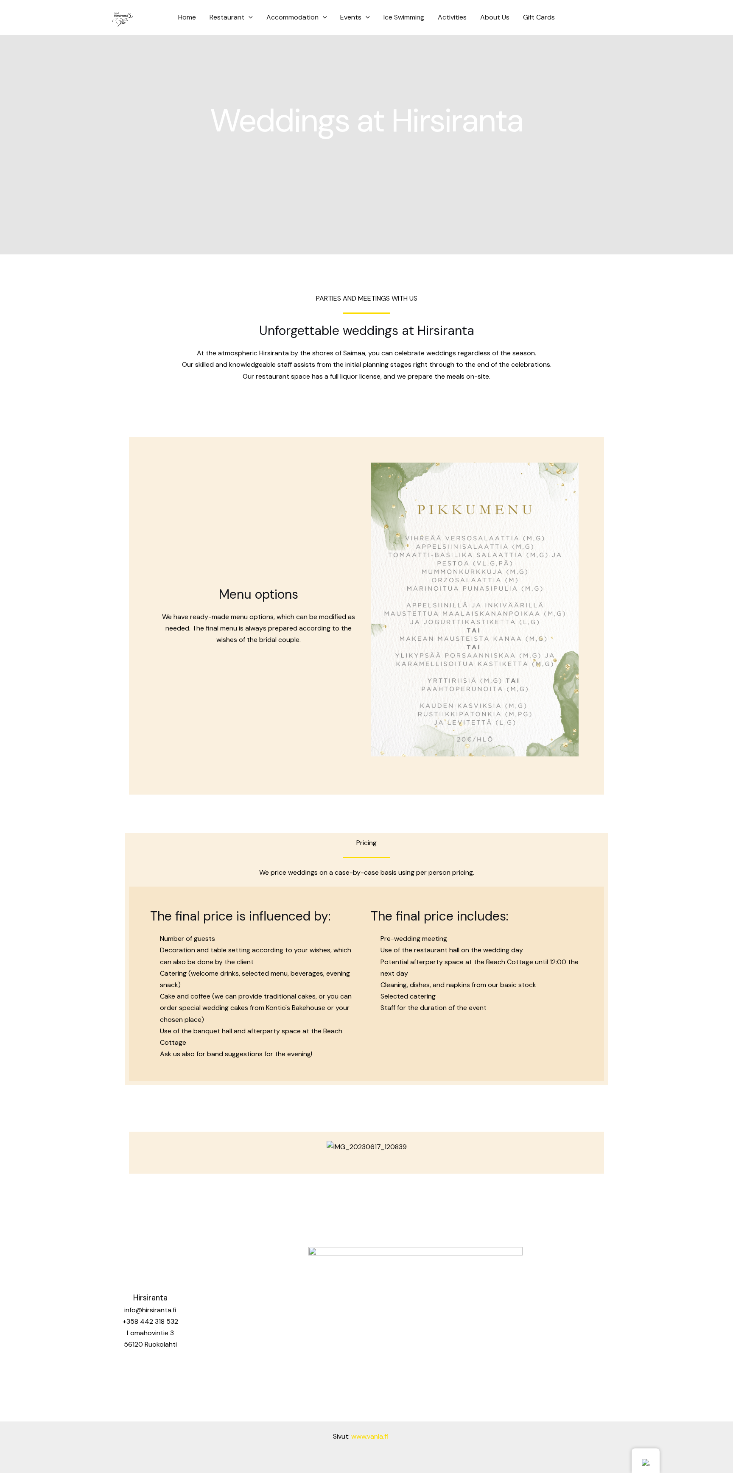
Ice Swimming (403, 17)
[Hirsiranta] (122, 16)
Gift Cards (539, 17)
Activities (452, 17)
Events (350, 17)
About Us (494, 17)
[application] (248, 17)
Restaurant (227, 17)
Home (187, 17)
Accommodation (292, 17)
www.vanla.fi (369, 1436)
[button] (379, 609)
